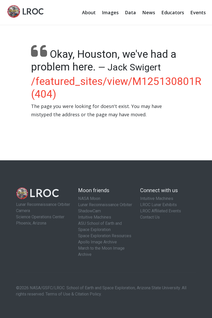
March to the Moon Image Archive (101, 251)
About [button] (89, 12)
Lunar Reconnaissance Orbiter (105, 204)
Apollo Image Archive (97, 242)
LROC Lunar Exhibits (158, 204)
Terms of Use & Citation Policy (73, 294)
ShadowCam (89, 210)
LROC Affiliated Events (160, 210)
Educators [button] (172, 12)
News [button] (148, 12)
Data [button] (130, 12)
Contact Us (150, 217)
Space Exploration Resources (104, 235)
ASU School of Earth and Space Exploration (100, 226)
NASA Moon (89, 198)
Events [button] (198, 12)
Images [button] (110, 12)
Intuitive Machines (94, 217)
